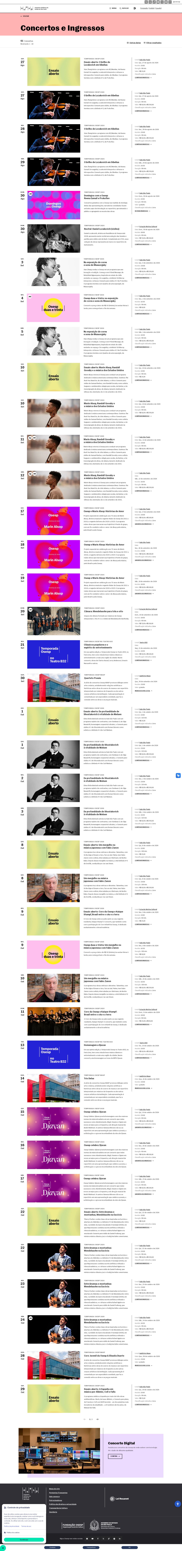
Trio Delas (89, 1079)
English (151, 8)
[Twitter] (103, 1538)
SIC (130, 1547)
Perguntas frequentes (58, 1493)
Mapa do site (54, 1489)
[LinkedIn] (150, 2)
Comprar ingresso (142, 77)
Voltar (26, 16)
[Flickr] (146, 2)
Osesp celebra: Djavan (95, 1112)
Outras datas (135, 43)
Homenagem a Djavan (95, 1045)
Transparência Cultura (58, 1508)
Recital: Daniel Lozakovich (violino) (101, 229)
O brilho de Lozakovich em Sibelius (101, 96)
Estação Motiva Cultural (148, 226)
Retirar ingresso (141, 211)
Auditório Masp (145, 676)
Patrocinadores (55, 1500)
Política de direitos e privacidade (62, 1504)
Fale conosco (54, 1497)
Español (158, 8)
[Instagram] (166, 2)
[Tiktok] (154, 2)
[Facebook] (170, 2)
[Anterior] (84, 1419)
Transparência (91, 1547)
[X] (162, 2)
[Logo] (35, 8)
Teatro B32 (143, 642)
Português (144, 8)
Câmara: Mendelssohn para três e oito (103, 612)
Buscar (125, 8)
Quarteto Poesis (92, 678)
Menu (114, 8)
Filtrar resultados (153, 43)
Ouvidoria (53, 1512)
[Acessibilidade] (178, 1504)
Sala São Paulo (144, 60)
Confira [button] (113, 1456)
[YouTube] (158, 2)
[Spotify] (114, 1538)
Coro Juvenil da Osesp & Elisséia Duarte (104, 1356)
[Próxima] (97, 1419)
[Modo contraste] (134, 8)
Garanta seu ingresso (143, 524)
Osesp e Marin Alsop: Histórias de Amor (104, 511)
